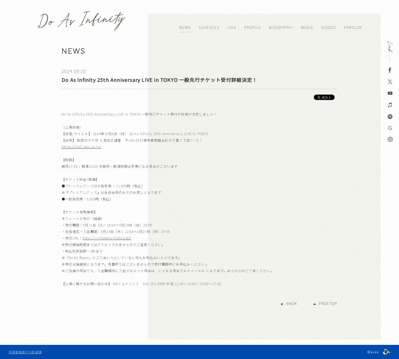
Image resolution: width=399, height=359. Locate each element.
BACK (291, 303)
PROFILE (252, 27)
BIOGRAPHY (281, 27)
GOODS (328, 27)
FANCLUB (353, 27)
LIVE (232, 27)
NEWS (185, 27)
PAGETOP (328, 303)
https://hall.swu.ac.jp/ (82, 146)
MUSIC (307, 27)
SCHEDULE (209, 27)
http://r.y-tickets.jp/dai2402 (107, 238)
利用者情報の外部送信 (25, 352)
